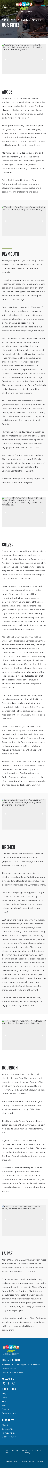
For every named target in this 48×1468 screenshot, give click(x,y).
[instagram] (14, 1383)
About (5, 1425)
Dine (4, 1397)
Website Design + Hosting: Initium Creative (24, 1461)
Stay (4, 1394)
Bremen (8, 847)
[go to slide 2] (19, 81)
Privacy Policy (8, 1433)
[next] (42, 59)
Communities (9, 1413)
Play (4, 1405)
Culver (8, 545)
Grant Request (9, 1437)
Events (5, 1409)
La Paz (7, 1253)
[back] (5, 59)
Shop (4, 1401)
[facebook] (9, 1383)
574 (11, 1372)
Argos (7, 92)
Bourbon (10, 1068)
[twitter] (4, 1383)
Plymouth (10, 254)
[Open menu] (43, 7)
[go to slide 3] (31, 81)
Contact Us (7, 1429)
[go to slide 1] (7, 81)
